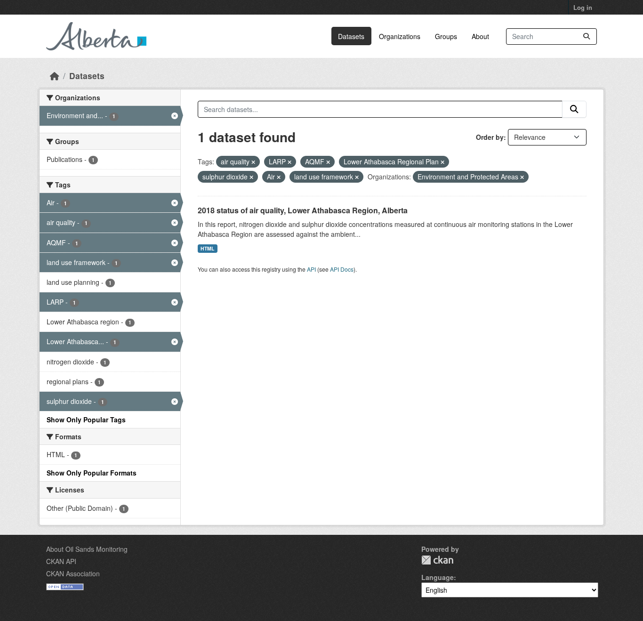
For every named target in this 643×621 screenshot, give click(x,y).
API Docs (342, 269)
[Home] (54, 75)
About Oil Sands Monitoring (87, 549)
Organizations (399, 36)
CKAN (437, 560)
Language (437, 577)
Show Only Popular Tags (86, 419)
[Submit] (586, 36)
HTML (207, 248)
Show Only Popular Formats (92, 472)
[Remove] (253, 162)
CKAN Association (73, 573)
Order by (490, 137)
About (480, 36)
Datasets (351, 36)
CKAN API (61, 561)
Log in (582, 7)
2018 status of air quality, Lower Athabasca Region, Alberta (303, 210)
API (311, 269)
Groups (446, 36)
